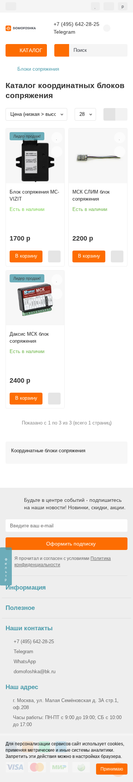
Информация (26, 587)
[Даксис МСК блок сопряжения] (35, 299)
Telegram (64, 32)
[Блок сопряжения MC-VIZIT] (35, 157)
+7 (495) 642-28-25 (76, 24)
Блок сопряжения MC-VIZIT (34, 195)
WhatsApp (25, 661)
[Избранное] (95, 6)
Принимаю (111, 769)
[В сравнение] (56, 151)
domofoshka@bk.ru (34, 671)
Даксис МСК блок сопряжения (29, 337)
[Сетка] (109, 114)
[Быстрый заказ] (54, 256)
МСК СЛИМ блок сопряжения (91, 195)
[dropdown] (11, 6)
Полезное (20, 607)
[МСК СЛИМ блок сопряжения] (97, 157)
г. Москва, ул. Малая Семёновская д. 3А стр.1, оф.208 (66, 704)
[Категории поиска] (61, 50)
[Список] (121, 114)
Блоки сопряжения (38, 69)
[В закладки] (56, 137)
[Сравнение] (108, 6)
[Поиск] (119, 50)
